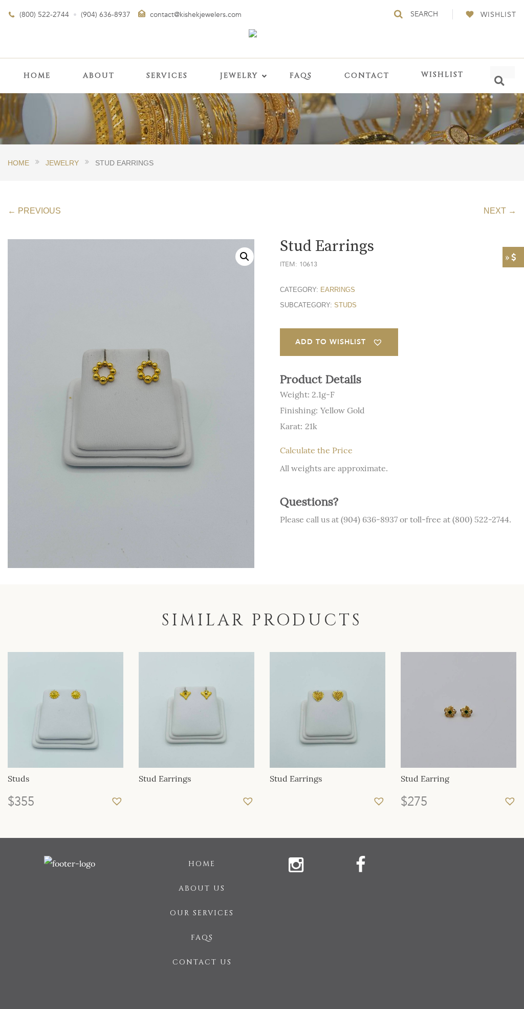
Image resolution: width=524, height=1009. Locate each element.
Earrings (337, 289)
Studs (345, 305)
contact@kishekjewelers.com (196, 14)
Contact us (202, 962)
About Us (202, 888)
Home (201, 864)
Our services (202, 913)
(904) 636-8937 (105, 14)
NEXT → (500, 210)
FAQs (202, 937)
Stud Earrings (165, 778)
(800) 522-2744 (44, 14)
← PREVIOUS (34, 210)
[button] (244, 256)
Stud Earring (425, 778)
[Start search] (399, 14)
